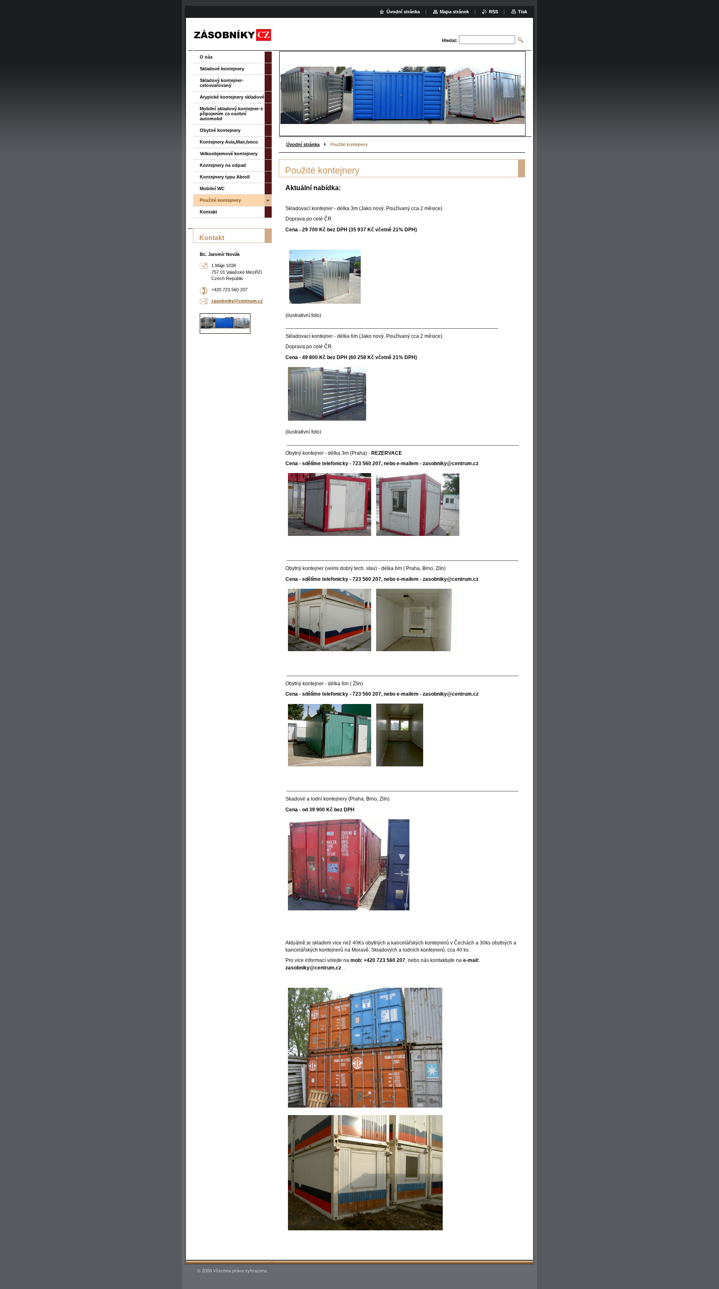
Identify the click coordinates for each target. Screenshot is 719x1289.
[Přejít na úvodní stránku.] (232, 35)
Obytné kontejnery (220, 130)
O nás (206, 57)
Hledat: (450, 40)
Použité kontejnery (220, 200)
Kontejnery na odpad (223, 165)
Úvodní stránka (303, 144)
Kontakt (208, 211)
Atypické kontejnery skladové (232, 96)
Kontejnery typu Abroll (225, 176)
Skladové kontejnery (222, 68)
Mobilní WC (212, 188)
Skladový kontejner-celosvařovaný (221, 83)
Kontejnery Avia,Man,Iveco (229, 141)
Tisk (522, 11)
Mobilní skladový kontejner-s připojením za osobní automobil (231, 113)
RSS (493, 11)
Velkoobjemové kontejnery (229, 153)
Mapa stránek (454, 11)
